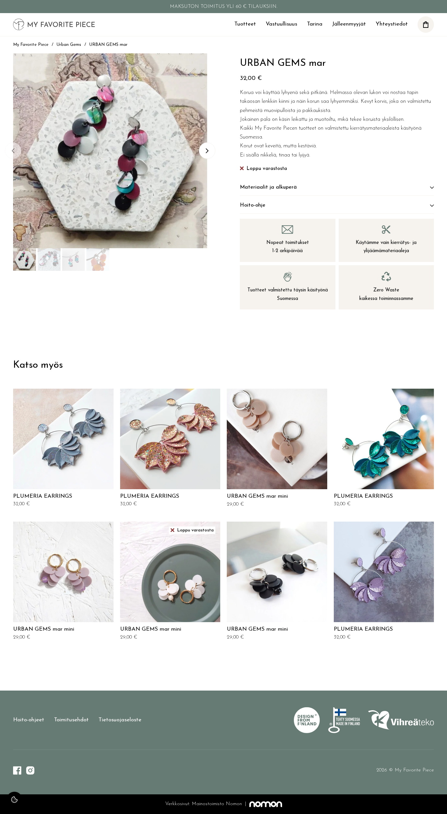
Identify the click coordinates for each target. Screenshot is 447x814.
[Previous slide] (13, 150)
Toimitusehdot (71, 720)
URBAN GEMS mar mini (257, 496)
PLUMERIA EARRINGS (42, 496)
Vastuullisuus (281, 24)
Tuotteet (245, 24)
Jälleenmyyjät (349, 24)
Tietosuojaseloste (119, 720)
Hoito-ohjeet (28, 720)
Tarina (314, 24)
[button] (426, 24)
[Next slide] (207, 150)
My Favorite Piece (30, 45)
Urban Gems (69, 45)
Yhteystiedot (392, 24)
